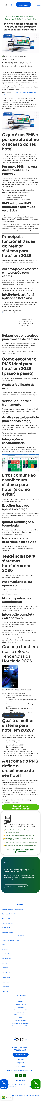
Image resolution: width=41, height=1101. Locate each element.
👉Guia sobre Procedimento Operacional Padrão (20, 830)
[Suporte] (3, 1083)
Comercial (36, 1087)
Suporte (4, 1087)
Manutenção (6, 954)
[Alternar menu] (39, 5)
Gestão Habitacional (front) (10, 940)
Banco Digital (6, 927)
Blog (18, 16)
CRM (3, 945)
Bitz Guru (6, 982)
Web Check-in (7, 973)
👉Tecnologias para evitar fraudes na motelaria (19, 846)
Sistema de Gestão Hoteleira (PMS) (12, 909)
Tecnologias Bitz (29, 19)
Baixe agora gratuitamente (13, 715)
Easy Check (6, 977)
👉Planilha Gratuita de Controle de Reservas (19, 836)
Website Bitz (7, 932)
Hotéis (31, 16)
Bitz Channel (6, 918)
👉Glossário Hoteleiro (11, 833)
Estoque (4, 963)
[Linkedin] (24, 1075)
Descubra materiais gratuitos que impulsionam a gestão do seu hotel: (19, 825)
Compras (5, 967)
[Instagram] (16, 1075)
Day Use (5, 991)
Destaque (24, 16)
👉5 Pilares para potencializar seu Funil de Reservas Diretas (18, 839)
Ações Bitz (10, 16)
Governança (5, 949)
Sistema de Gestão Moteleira (10, 914)
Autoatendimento (7, 958)
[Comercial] (35, 1083)
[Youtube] (20, 1075)
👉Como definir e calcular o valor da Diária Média (20, 843)
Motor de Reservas (7, 923)
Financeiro (6, 986)
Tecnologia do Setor (13, 19)
